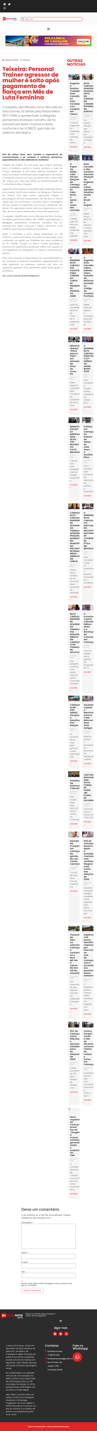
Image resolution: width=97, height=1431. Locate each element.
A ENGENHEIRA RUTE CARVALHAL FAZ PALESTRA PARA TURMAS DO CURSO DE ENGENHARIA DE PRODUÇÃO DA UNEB (77, 276)
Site (23, 1272)
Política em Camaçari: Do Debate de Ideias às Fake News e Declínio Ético (90, 442)
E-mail (25, 1262)
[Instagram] (5, 8)
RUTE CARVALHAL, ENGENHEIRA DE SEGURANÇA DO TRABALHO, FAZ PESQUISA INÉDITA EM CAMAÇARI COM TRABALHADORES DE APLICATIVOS (79, 633)
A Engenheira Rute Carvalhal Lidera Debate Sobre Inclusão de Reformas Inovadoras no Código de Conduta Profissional (90, 276)
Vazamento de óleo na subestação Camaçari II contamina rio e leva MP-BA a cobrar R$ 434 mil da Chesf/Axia (77, 954)
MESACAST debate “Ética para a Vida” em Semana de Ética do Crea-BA (76, 359)
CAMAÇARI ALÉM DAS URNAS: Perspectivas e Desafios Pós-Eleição (77, 715)
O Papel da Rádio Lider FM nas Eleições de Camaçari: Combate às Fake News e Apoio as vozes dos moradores (76, 187)
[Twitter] (9, 4)
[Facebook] (5, 4)
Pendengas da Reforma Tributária (76, 784)
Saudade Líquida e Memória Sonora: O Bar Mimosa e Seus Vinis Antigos (89, 716)
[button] (49, 29)
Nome (24, 1253)
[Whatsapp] (77, 1357)
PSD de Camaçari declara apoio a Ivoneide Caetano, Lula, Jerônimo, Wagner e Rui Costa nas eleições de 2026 (89, 860)
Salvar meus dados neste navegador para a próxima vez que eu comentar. (46, 1284)
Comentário (27, 1222)
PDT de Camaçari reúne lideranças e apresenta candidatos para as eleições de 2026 (76, 1045)
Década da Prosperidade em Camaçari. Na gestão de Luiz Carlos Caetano (78, 852)
